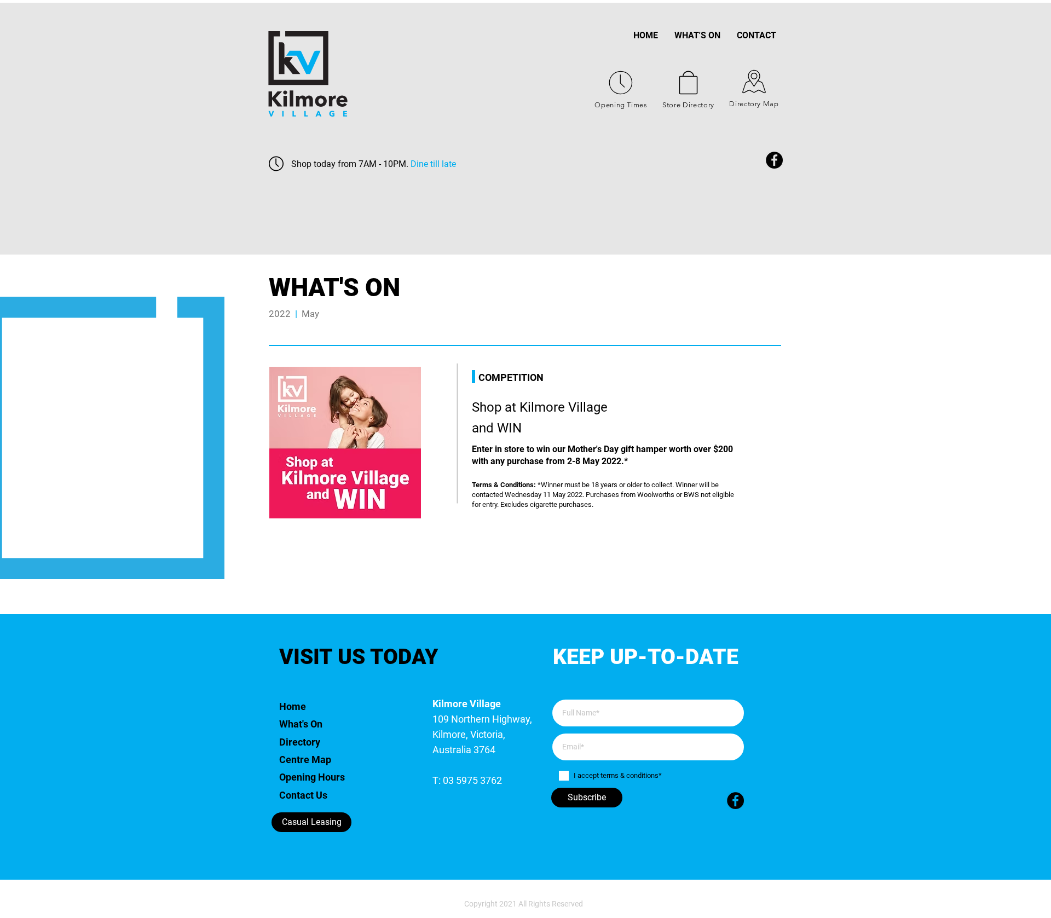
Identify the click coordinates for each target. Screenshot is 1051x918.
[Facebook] (774, 160)
